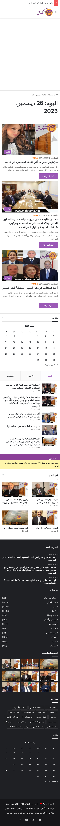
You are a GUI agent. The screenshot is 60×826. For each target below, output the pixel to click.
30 (46, 360)
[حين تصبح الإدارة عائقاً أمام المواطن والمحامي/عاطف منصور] (30, 687)
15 (54, 348)
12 (22, 342)
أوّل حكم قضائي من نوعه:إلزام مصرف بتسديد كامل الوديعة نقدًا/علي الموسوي (24, 415)
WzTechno (47, 804)
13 (14, 342)
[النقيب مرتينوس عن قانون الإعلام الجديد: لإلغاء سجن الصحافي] (30, 664)
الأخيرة (30, 376)
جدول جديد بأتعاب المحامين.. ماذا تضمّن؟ (23, 426)
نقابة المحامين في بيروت (34, 727)
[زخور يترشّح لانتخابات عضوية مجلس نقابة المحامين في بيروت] (15, 489)
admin (53, 158)
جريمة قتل (52, 712)
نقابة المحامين (51, 727)
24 (38, 354)
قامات (53, 628)
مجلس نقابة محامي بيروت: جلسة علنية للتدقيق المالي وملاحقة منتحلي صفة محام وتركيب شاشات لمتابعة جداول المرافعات (30, 223)
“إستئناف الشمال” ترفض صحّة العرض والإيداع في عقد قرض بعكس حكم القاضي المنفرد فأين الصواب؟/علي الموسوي (23, 441)
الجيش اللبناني (51, 707)
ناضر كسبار (9, 722)
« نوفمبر (54, 364)
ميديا (54, 641)
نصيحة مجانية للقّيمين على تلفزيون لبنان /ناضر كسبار (47, 501)
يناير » (47, 364)
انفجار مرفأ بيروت (20, 707)
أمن (54, 607)
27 (14, 354)
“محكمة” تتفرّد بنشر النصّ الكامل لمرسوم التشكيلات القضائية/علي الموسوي (23, 386)
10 (38, 342)
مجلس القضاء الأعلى (37, 722)
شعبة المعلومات (28, 712)
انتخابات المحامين (36, 707)
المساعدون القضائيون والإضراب (15, 528)
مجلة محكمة (52, 722)
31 (38, 360)
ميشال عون (21, 722)
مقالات (53, 637)
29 (54, 360)
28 (6, 354)
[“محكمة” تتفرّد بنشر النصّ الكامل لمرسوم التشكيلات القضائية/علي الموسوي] (49, 388)
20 (14, 348)
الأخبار (53, 611)
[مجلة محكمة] (45, 12)
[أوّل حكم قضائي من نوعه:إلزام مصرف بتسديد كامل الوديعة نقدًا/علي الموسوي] (49, 417)
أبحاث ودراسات (50, 598)
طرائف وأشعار (50, 620)
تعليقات (10, 376)
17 (38, 348)
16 (46, 348)
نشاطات (53, 646)
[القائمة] (3, 13)
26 (22, 354)
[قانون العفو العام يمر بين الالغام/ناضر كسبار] (11, 687)
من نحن (9, 813)
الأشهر (50, 376)
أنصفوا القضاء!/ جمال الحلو (47, 528)
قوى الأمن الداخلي (12, 717)
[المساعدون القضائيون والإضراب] (15, 517)
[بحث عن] (56, 13)
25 (30, 354)
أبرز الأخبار (51, 602)
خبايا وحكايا (51, 615)
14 (6, 342)
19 (22, 348)
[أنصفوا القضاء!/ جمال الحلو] (45, 517)
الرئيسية (52, 95)
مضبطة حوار (51, 633)
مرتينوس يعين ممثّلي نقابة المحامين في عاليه (31, 162)
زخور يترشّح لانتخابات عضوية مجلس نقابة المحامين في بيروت (29, 3)
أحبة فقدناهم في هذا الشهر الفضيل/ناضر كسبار (30, 288)
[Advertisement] (30, 58)
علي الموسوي (14, 712)
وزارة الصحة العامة (15, 727)
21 (6, 348)
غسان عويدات (41, 717)
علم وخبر (52, 624)
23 (46, 354)
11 (30, 342)
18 (30, 348)
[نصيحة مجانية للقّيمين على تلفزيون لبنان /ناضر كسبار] (45, 489)
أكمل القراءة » (48, 176)
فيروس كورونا (27, 717)
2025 (45, 95)
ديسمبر (39, 95)
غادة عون (53, 717)
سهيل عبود (41, 712)
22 (54, 354)
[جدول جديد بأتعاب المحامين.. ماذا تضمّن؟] (49, 430)
